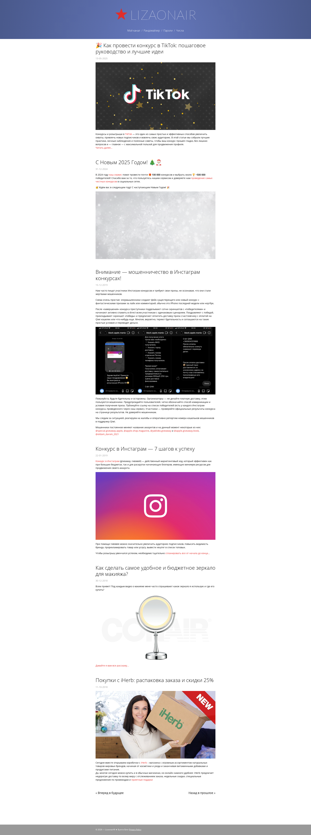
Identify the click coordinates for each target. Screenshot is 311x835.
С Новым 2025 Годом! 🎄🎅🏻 (129, 162)
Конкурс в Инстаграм (107, 461)
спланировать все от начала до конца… (187, 553)
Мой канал (133, 30)
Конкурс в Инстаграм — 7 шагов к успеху (145, 448)
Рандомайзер (152, 30)
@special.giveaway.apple (109, 430)
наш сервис (115, 174)
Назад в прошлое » (202, 793)
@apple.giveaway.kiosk (186, 430)
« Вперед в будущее (110, 793)
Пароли (168, 30)
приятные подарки (142, 779)
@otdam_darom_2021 (107, 434)
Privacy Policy (135, 829)
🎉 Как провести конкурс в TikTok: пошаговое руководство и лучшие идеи (151, 48)
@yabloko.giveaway (160, 430)
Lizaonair (163, 14)
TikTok (128, 134)
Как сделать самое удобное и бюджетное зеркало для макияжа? (155, 570)
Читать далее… (104, 147)
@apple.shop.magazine (136, 430)
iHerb (144, 762)
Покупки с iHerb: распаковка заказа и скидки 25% (155, 680)
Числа (180, 30)
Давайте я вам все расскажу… (112, 665)
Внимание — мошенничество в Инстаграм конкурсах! (148, 274)
